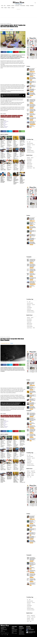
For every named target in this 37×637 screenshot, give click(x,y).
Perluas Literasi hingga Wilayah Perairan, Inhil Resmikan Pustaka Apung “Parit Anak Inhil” (22, 180)
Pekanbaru (31, 95)
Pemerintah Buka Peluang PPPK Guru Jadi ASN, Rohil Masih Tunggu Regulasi (9, 155)
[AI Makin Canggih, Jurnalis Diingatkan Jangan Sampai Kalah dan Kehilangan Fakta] (16, 150)
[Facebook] (26, 64)
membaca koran (20, 115)
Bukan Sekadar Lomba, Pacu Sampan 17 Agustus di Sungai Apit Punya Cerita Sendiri (3, 155)
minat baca (9, 115)
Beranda (2, 23)
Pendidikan (2, 115)
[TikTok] (4, 634)
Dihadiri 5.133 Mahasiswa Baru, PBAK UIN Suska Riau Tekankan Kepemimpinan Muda (9, 143)
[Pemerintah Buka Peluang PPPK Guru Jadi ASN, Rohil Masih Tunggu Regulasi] (9, 150)
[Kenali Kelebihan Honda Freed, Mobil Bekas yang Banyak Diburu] (28, 118)
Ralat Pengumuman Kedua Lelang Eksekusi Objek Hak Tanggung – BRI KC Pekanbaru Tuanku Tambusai (33, 105)
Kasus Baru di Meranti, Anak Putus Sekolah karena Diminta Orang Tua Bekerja (9, 178)
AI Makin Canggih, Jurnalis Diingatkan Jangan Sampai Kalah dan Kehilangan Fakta (16, 155)
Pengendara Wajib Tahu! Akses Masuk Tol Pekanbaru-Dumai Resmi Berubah (33, 82)
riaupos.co (5, 124)
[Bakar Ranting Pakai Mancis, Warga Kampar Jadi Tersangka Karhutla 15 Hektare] (16, 138)
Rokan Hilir (31, 91)
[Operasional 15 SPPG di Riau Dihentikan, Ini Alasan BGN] (22, 150)
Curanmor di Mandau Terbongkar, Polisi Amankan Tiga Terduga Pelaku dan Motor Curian (15, 167)
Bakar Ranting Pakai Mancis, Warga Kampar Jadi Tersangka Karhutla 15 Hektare (15, 143)
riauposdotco (6, 126)
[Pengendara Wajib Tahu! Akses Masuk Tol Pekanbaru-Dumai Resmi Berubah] (22, 138)
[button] (35, 3)
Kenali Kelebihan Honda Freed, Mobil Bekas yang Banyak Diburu (33, 118)
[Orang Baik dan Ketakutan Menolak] (28, 126)
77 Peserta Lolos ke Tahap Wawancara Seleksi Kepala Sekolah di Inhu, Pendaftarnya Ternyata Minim (16, 180)
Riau (5, 23)
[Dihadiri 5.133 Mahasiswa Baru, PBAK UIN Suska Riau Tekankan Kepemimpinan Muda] (9, 138)
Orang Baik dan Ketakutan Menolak (32, 125)
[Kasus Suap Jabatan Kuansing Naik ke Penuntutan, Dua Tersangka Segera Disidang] (3, 138)
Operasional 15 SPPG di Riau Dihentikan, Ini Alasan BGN (22, 154)
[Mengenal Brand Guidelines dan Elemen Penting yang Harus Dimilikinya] (28, 114)
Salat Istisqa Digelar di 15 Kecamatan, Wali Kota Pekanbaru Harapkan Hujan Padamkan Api (22, 167)
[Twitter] (29, 64)
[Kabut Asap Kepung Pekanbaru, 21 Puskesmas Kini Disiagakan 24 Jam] (9, 162)
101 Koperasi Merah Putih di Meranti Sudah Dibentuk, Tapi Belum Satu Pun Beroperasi (33, 122)
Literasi (6, 115)
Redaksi (11, 29)
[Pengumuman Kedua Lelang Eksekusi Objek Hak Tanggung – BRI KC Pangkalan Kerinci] (28, 110)
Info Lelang (31, 112)
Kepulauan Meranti (32, 124)
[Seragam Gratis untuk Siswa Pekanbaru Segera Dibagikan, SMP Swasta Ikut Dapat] (3, 174)
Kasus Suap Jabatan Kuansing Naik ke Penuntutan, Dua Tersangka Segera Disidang (3, 143)
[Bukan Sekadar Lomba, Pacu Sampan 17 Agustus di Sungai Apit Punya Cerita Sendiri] (3, 150)
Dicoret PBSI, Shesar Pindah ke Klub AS (31, 629)
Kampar (31, 229)
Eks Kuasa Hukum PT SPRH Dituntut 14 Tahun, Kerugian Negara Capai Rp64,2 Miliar (3, 167)
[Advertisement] (12, 76)
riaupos (5, 122)
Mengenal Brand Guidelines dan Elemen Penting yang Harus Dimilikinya (33, 114)
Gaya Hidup (31, 116)
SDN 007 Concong (14, 115)
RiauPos (6, 127)
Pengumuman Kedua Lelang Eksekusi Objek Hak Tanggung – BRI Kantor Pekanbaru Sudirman (32, 100)
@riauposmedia (5, 121)
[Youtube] (31, 64)
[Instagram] (28, 64)
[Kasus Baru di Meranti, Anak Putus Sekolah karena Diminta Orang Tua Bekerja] (9, 174)
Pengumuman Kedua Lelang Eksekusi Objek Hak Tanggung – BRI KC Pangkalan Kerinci (33, 110)
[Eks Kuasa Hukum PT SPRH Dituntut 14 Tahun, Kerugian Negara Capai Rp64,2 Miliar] (3, 162)
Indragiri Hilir (8, 23)
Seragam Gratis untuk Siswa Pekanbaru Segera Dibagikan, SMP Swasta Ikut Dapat (3, 179)
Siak (30, 87)
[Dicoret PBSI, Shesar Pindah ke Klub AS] (27, 630)
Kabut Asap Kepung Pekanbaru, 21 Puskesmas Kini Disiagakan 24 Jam (9, 167)
